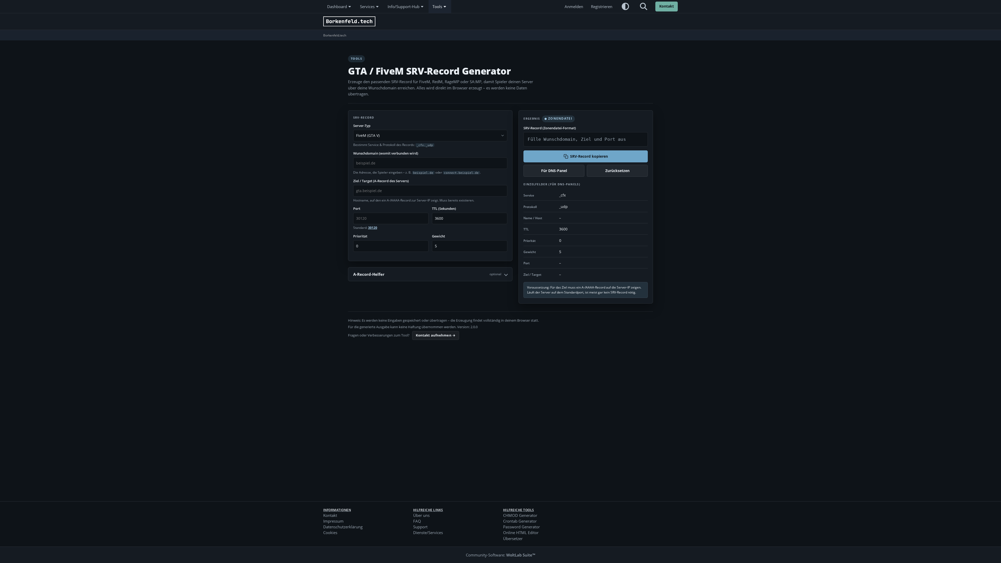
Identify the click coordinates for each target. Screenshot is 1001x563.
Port (356, 208)
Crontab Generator (520, 521)
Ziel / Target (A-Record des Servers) (381, 181)
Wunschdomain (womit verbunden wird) (385, 153)
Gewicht (438, 236)
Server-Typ (361, 125)
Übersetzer (513, 538)
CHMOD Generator (520, 515)
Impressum (333, 521)
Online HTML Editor (521, 532)
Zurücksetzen (617, 170)
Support (420, 526)
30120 (372, 227)
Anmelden (574, 6)
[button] (625, 6)
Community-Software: (500, 555)
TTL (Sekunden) (444, 208)
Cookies (330, 532)
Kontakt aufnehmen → (435, 335)
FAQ (417, 521)
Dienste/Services (428, 532)
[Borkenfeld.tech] (349, 21)
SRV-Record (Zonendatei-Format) (549, 128)
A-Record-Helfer (427, 274)
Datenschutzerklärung (343, 526)
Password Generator (521, 526)
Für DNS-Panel (554, 170)
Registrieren (601, 6)
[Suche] (643, 6)
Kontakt (666, 6)
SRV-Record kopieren (589, 156)
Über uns (421, 515)
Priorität (360, 236)
